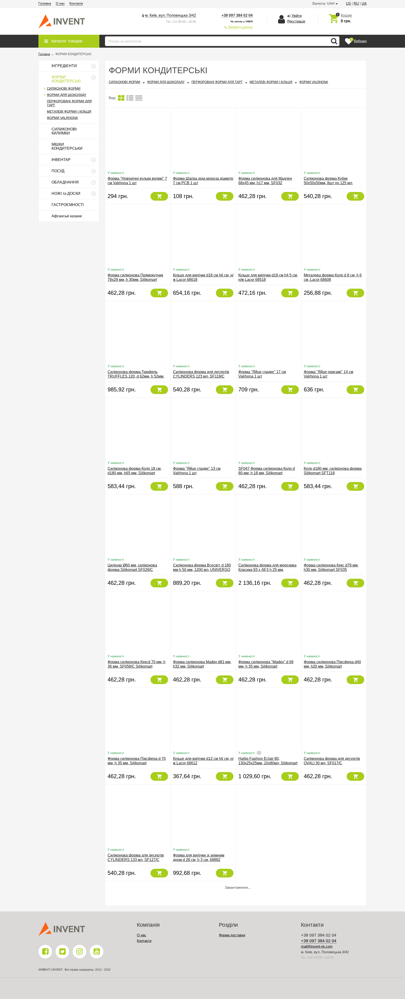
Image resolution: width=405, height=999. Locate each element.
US (348, 3)
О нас (60, 3)
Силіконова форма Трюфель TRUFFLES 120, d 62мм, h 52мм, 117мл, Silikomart (136, 376)
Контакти (76, 3)
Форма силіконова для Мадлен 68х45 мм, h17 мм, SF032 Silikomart (265, 182)
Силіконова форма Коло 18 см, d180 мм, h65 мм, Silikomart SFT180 (134, 473)
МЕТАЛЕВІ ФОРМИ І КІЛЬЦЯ (69, 111)
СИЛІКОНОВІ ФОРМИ (63, 88)
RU (356, 3)
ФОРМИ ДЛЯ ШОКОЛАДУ (66, 95)
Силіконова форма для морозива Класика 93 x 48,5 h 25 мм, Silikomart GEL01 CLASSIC (267, 569)
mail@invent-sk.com (317, 946)
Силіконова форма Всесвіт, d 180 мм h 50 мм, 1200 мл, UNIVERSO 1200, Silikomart (202, 569)
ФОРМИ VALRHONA (62, 118)
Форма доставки (232, 935)
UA (364, 3)
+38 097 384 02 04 (237, 15)
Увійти (297, 16)
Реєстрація (296, 21)
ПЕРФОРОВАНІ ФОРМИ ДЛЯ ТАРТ (217, 82)
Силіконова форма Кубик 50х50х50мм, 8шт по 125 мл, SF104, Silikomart (328, 182)
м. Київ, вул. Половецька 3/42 (170, 15)
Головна (44, 3)
